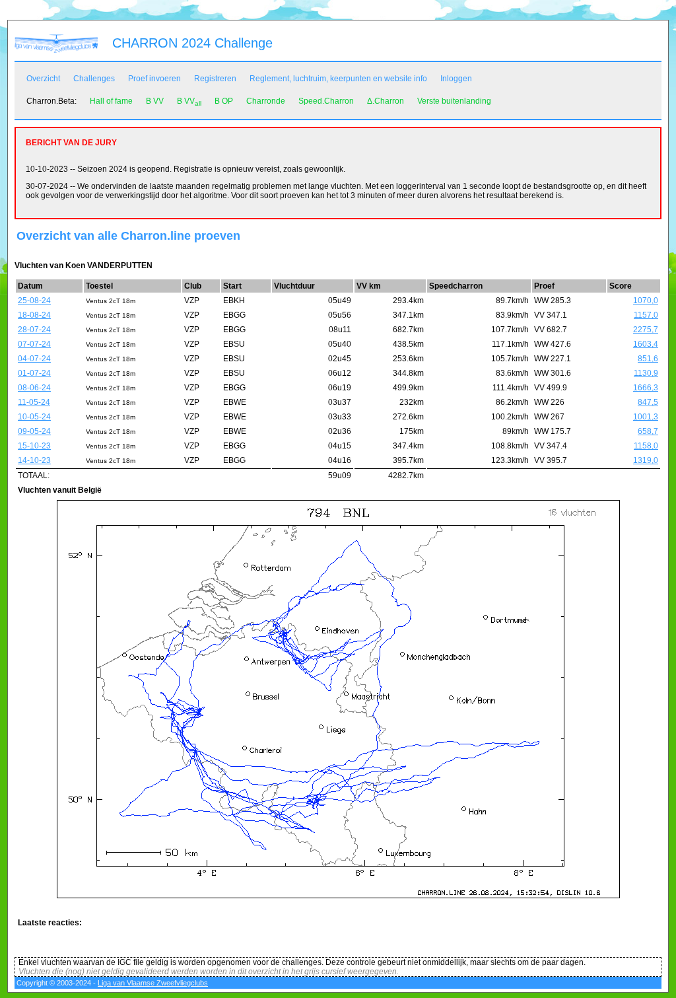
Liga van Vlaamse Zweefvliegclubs (153, 983)
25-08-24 (34, 300)
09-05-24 (34, 431)
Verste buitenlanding (454, 101)
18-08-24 (34, 315)
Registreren (215, 78)
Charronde (265, 101)
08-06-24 (34, 387)
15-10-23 (34, 445)
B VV (155, 101)
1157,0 (646, 315)
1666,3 (645, 387)
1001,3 (645, 416)
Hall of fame (111, 101)
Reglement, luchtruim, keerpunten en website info (338, 78)
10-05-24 (34, 416)
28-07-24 (34, 329)
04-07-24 (34, 358)
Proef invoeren (154, 78)
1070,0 (645, 300)
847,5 (648, 402)
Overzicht (43, 78)
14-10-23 (34, 460)
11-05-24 (34, 402)
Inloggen (456, 78)
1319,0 (645, 460)
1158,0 (646, 445)
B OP (224, 101)
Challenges (94, 78)
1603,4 (645, 344)
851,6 (648, 358)
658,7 (648, 431)
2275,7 (645, 329)
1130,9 (646, 373)
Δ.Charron (385, 101)
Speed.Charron (326, 101)
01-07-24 (34, 373)
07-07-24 (34, 344)
